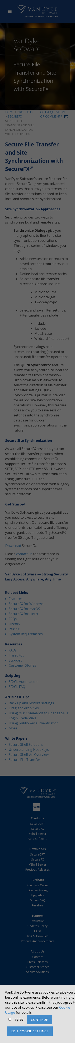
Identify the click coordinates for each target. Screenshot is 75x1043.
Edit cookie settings (30, 1031)
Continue (39, 1020)
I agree (18, 1019)
